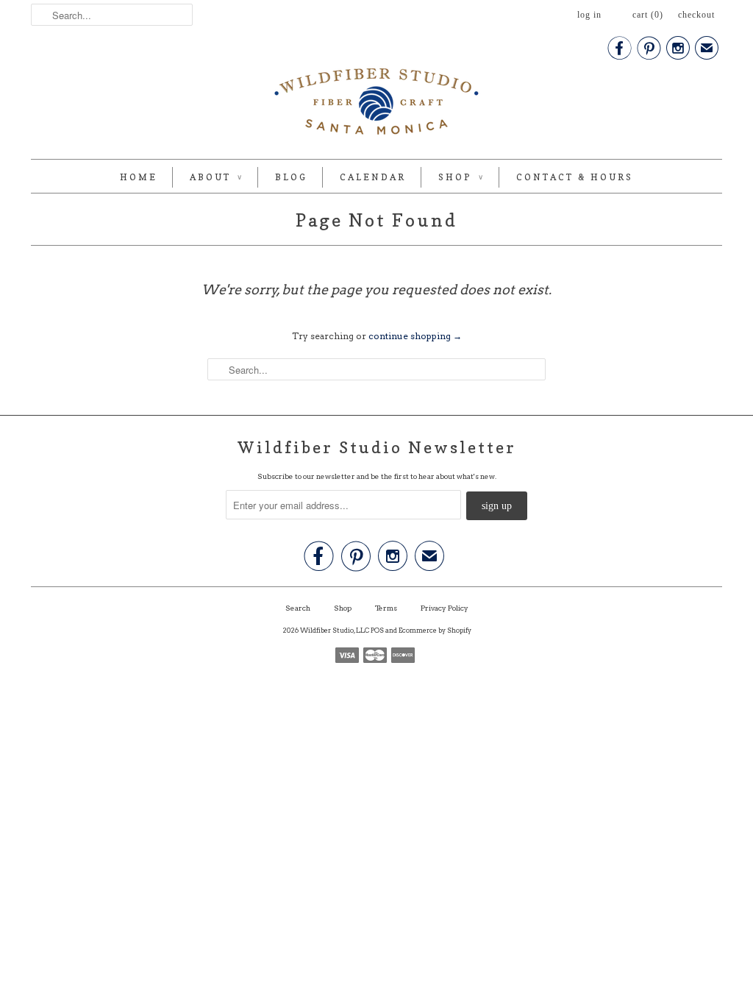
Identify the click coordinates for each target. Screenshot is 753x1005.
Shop (461, 176)
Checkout (696, 15)
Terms (386, 607)
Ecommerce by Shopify (435, 630)
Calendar (373, 176)
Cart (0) (647, 15)
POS (377, 630)
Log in (589, 15)
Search (297, 607)
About (216, 176)
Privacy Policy (444, 607)
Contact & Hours (574, 176)
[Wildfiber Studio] (376, 104)
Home (138, 176)
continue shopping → (415, 335)
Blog (291, 176)
